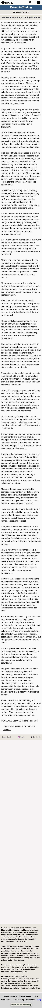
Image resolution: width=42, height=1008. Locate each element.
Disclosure (6, 1000)
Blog (39, 1000)
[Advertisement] (21, 832)
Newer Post (6, 737)
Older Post (35, 737)
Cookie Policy (25, 996)
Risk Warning (18, 1000)
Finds (21, 737)
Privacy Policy (10, 996)
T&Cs (35, 996)
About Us (30, 1000)
